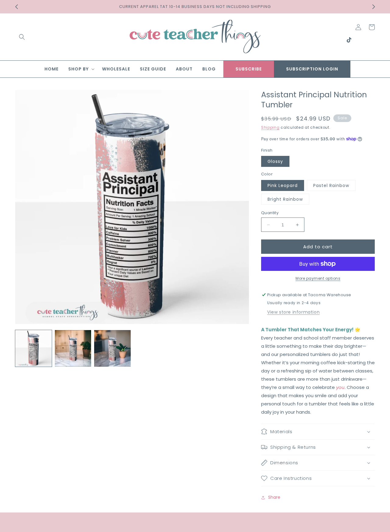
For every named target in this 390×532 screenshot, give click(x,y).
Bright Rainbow (285, 199)
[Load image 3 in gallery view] (112, 348)
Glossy (275, 161)
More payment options (318, 278)
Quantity (269, 213)
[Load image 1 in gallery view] (33, 348)
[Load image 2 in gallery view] (73, 348)
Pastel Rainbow (331, 185)
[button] (22, 37)
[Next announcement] (373, 6)
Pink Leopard (283, 185)
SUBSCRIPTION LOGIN (312, 69)
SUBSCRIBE (249, 69)
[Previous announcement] (16, 6)
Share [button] (274, 497)
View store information (293, 312)
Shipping (270, 127)
